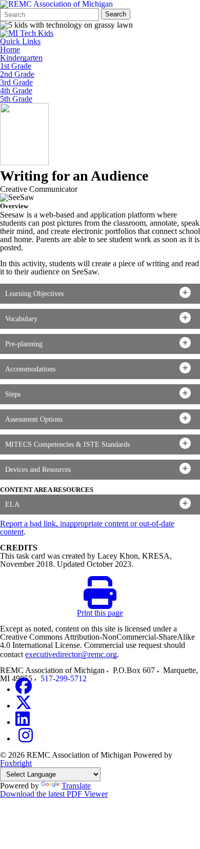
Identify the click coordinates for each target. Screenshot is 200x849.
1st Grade (15, 66)
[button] (100, 294)
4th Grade (16, 91)
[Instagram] (25, 738)
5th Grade (16, 99)
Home (10, 50)
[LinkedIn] (22, 722)
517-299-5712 (64, 678)
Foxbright (16, 763)
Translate (76, 785)
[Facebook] (23, 689)
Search (115, 14)
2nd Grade (17, 74)
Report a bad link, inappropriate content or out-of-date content (87, 527)
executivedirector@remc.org (71, 654)
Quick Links (20, 41)
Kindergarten (21, 58)
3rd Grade (16, 82)
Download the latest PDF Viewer (54, 793)
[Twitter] (23, 705)
